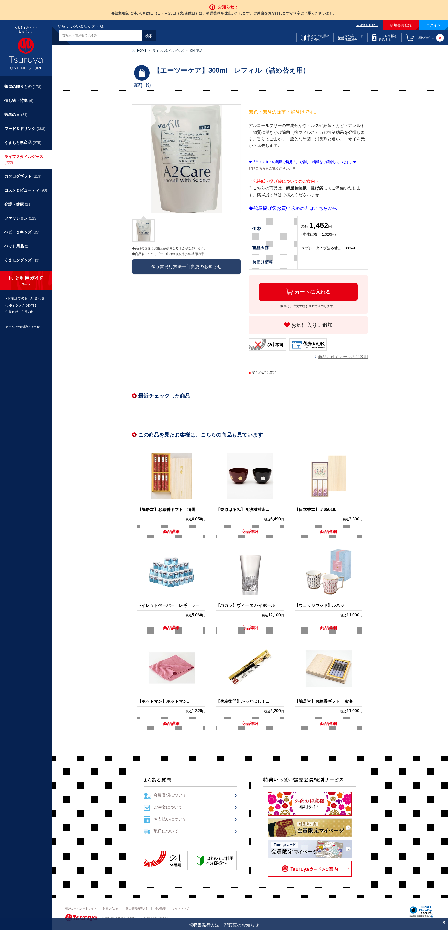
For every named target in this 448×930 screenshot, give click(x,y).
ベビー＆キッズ (21, 232)
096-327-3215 (21, 305)
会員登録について (170, 795)
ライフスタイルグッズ (168, 50)
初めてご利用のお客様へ (318, 37)
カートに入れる (313, 292)
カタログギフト (22, 176)
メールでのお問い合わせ (22, 327)
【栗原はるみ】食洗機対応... (242, 509)
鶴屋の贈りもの (22, 86)
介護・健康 (18, 204)
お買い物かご (428, 38)
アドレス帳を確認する (388, 37)
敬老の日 (16, 114)
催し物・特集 (18, 100)
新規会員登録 (401, 25)
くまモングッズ (21, 260)
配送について (165, 831)
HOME (141, 50)
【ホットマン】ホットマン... (163, 701)
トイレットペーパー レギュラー (168, 605)
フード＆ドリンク (24, 128)
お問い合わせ (111, 908)
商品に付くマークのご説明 (343, 357)
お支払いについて (170, 819)
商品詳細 (171, 531)
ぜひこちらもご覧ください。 (270, 168)
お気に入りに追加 (312, 325)
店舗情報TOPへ (367, 25)
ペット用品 (17, 246)
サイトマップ (180, 908)
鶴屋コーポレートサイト (81, 908)
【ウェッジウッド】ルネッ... (321, 605)
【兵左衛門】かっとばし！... (242, 701)
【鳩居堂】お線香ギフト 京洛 (324, 701)
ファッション (21, 218)
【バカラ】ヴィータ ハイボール (245, 605)
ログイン (433, 25)
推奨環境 (160, 908)
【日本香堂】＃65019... (316, 509)
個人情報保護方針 (137, 908)
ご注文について (168, 807)
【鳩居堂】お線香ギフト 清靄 (166, 509)
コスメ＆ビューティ (25, 190)
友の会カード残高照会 (354, 37)
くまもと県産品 (22, 142)
